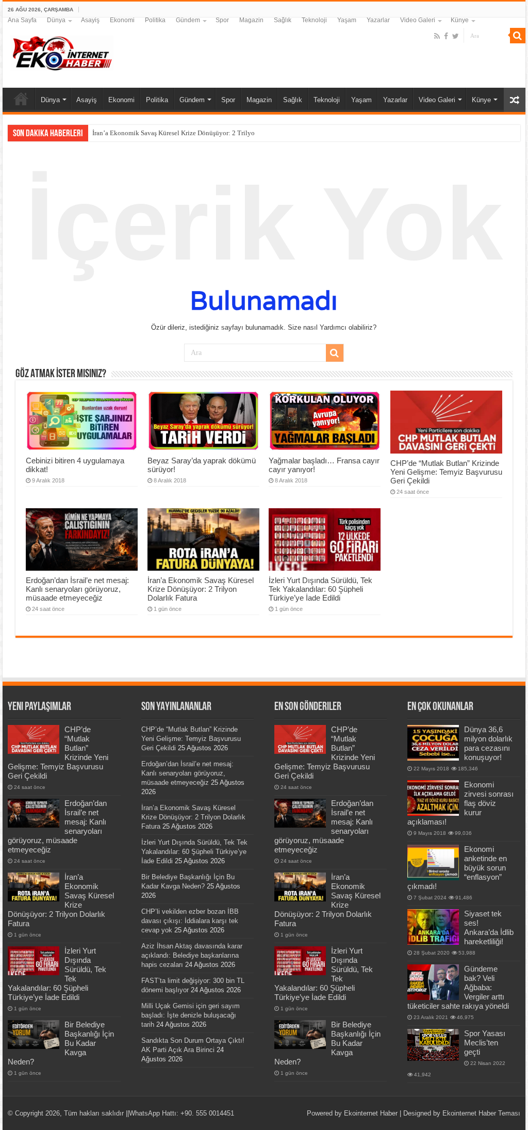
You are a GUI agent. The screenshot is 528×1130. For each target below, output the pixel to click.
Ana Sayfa (22, 20)
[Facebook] (446, 36)
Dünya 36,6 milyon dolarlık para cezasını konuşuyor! (488, 743)
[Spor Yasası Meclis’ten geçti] (433, 1044)
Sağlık (282, 20)
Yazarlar (378, 20)
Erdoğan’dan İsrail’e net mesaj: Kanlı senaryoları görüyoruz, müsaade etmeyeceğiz (77, 589)
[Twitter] (455, 36)
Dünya (56, 20)
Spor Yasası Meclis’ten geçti (484, 1042)
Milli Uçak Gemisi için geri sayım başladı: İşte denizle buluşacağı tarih (190, 1015)
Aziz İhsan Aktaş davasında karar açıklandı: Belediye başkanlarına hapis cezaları (191, 955)
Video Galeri (417, 20)
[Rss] (437, 36)
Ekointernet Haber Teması (481, 1113)
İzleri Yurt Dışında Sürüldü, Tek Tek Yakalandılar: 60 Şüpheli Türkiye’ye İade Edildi (320, 589)
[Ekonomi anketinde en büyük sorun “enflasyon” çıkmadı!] (433, 862)
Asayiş (90, 20)
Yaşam (346, 20)
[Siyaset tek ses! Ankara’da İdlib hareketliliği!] (433, 926)
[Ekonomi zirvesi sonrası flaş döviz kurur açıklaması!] (433, 797)
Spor (222, 20)
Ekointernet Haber (371, 1113)
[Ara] (517, 35)
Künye (460, 20)
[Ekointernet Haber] (61, 51)
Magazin (251, 20)
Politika (155, 20)
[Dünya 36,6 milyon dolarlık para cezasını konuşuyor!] (433, 742)
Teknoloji (314, 20)
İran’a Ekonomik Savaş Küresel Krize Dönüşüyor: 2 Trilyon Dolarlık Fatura (197, 133)
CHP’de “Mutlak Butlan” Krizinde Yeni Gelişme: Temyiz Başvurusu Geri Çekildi (446, 472)
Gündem (188, 20)
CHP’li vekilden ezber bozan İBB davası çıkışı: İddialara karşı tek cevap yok (190, 921)
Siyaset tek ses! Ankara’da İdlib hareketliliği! (489, 927)
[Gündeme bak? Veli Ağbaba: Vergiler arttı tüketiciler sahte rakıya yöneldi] (433, 981)
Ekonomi (122, 20)
